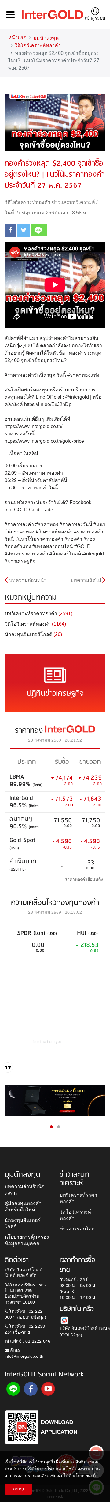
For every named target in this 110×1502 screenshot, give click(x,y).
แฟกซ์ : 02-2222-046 (29, 1341)
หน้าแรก (17, 37)
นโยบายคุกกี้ (84, 1475)
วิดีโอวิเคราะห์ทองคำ (38, 45)
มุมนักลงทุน (46, 37)
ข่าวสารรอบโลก (77, 1228)
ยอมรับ (18, 1489)
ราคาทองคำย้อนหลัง (84, 879)
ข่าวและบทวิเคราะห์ (73, 202)
